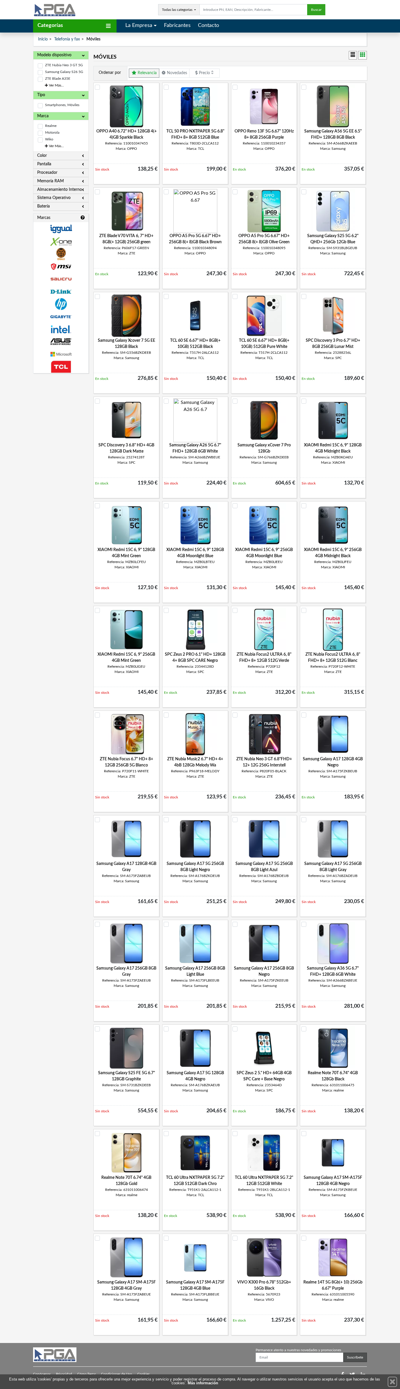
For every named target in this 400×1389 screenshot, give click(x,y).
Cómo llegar (86, 1374)
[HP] (60, 304)
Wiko (49, 139)
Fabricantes (177, 25)
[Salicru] (60, 279)
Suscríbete (355, 1357)
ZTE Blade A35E (57, 78)
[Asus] (60, 342)
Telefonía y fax (67, 39)
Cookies (143, 1374)
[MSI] (60, 266)
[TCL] (60, 367)
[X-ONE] (60, 241)
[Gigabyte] (60, 316)
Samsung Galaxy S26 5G (64, 72)
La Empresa (138, 25)
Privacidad (64, 1374)
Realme (51, 125)
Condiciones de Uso (116, 1374)
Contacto (208, 25)
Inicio (43, 39)
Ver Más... (56, 85)
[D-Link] (60, 291)
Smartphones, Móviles (62, 105)
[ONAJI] (60, 254)
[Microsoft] (60, 354)
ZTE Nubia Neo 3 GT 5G (64, 65)
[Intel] (60, 329)
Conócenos (42, 1374)
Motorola (52, 132)
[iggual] (60, 228)
